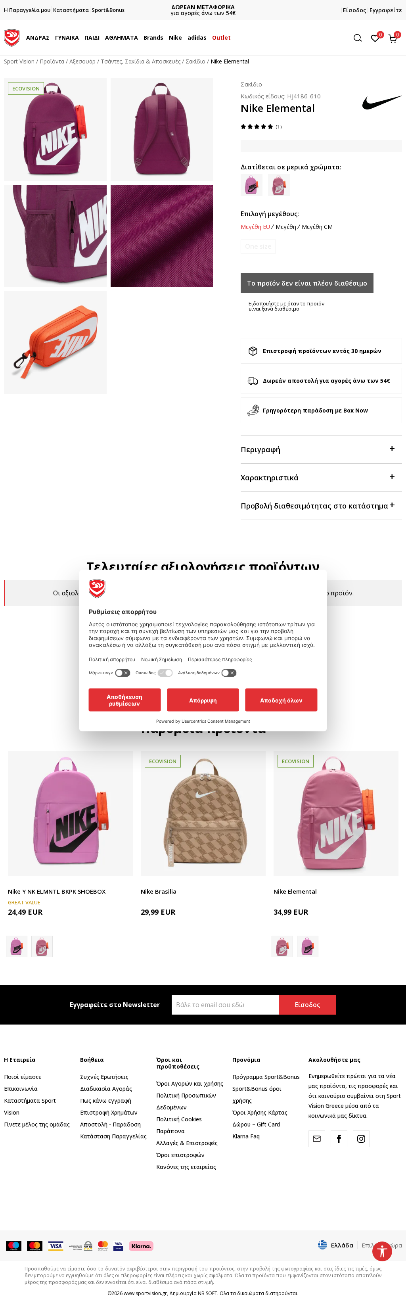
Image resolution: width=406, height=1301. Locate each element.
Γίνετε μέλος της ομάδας (37, 1124)
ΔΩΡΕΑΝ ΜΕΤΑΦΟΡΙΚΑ (203, 7)
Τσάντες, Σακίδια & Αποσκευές (140, 61)
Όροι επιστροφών (180, 1155)
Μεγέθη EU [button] (255, 227)
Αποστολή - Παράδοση (110, 1124)
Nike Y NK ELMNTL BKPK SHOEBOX (56, 891)
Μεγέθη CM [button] (317, 227)
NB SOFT (207, 1293)
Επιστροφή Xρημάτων (109, 1112)
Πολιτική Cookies (179, 1119)
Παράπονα (170, 1131)
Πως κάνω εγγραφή (105, 1100)
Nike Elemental (295, 891)
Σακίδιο (195, 61)
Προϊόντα (52, 61)
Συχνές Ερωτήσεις (104, 1076)
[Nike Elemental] (42, 946)
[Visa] (118, 1245)
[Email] (317, 1139)
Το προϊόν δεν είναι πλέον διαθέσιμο (307, 283)
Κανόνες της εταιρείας (186, 1167)
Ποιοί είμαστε (22, 1076)
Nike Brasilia (158, 891)
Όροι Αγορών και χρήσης (189, 1083)
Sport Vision (19, 61)
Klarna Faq (246, 1136)
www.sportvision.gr (145, 1293)
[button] (51, 37)
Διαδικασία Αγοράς (106, 1088)
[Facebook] (339, 1139)
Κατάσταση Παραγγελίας (113, 1136)
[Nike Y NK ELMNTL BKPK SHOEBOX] (70, 813)
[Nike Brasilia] (203, 813)
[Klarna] (141, 1245)
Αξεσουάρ (82, 61)
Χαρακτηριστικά (270, 477)
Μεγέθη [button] (286, 227)
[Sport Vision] (11, 37)
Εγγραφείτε (386, 10)
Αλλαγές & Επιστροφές (187, 1143)
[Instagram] (361, 1139)
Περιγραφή (260, 449)
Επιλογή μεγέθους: (270, 213)
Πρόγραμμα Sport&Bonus (266, 1076)
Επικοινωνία (21, 1088)
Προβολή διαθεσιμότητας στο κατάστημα (314, 505)
